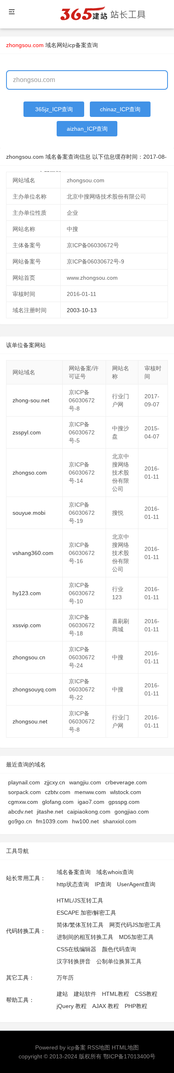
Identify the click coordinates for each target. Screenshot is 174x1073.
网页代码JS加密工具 (135, 925)
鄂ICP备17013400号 (129, 1056)
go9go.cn (20, 821)
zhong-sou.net (31, 400)
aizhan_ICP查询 (87, 128)
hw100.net (85, 821)
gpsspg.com (124, 802)
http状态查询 (73, 884)
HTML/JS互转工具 (80, 900)
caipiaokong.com (88, 811)
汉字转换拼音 (74, 961)
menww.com (90, 792)
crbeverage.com (126, 782)
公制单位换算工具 (119, 961)
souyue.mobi (29, 513)
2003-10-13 (82, 310)
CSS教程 (146, 994)
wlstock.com (125, 792)
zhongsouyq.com (34, 689)
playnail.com (24, 782)
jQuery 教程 (72, 1006)
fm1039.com (52, 821)
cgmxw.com (23, 802)
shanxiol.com (119, 821)
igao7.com (91, 802)
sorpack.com (24, 792)
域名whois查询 (115, 872)
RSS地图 (98, 1047)
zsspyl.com (27, 432)
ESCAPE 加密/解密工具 (86, 912)
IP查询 (103, 884)
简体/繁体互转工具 (80, 925)
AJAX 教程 (105, 1006)
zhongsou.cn (29, 657)
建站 (62, 994)
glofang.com (58, 802)
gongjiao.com (132, 811)
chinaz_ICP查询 (120, 109)
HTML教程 (115, 994)
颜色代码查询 (119, 949)
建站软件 (85, 994)
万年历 (65, 977)
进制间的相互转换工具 (85, 937)
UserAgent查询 (136, 884)
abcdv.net (20, 811)
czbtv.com (57, 792)
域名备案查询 (74, 872)
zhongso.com (30, 472)
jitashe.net (50, 811)
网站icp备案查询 (77, 45)
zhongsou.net (30, 721)
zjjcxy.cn (54, 782)
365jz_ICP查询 (54, 109)
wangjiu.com (85, 782)
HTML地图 (125, 1047)
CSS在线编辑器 (76, 949)
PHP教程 (136, 1006)
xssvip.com (27, 625)
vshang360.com (33, 553)
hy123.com (27, 593)
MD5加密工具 (136, 937)
